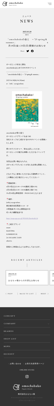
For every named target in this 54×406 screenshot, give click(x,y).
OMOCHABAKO (13, 4)
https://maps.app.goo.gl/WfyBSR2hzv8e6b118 (22, 218)
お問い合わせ (15, 364)
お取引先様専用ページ (34, 364)
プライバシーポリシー (27, 401)
